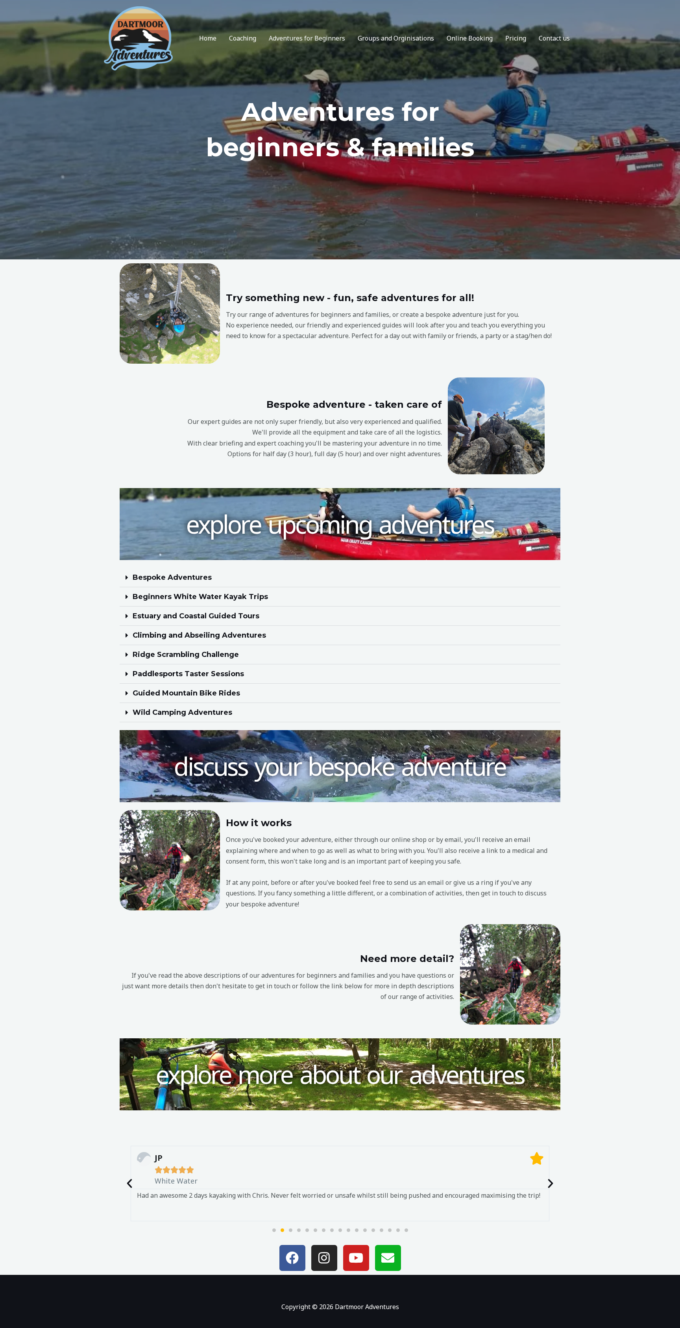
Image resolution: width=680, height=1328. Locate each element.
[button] (340, 577)
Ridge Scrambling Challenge (186, 654)
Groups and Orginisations (396, 38)
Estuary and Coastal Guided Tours (196, 616)
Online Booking (470, 38)
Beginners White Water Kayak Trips (200, 596)
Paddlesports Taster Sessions (188, 674)
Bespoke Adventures (172, 577)
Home (207, 38)
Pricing (515, 38)
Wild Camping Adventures (182, 712)
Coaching (242, 38)
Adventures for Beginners (307, 38)
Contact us (554, 38)
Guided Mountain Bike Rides (186, 693)
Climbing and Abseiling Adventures (199, 635)
